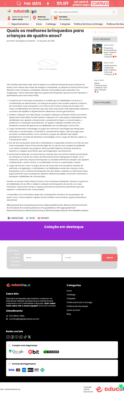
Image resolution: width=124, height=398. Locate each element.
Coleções (65, 24)
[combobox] (82, 12)
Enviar (110, 257)
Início (39, 24)
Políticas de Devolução (77, 306)
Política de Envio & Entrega (88, 24)
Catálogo (51, 24)
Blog (69, 314)
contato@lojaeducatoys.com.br (24, 319)
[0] (55, 20)
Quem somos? (73, 310)
